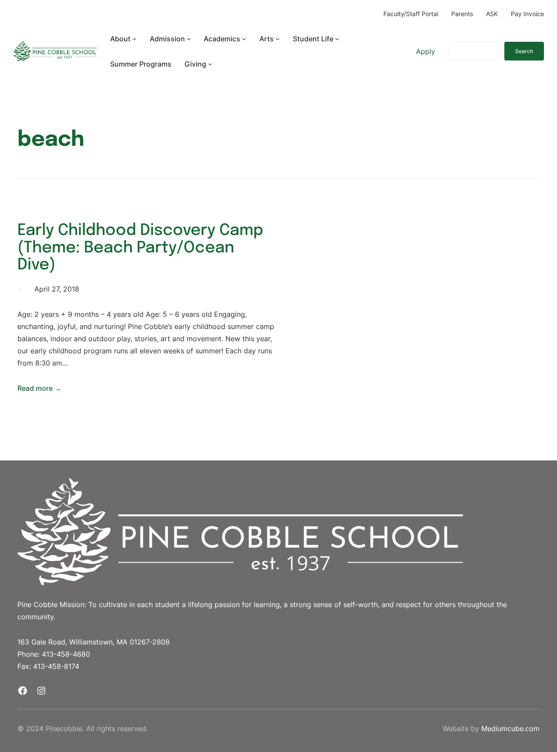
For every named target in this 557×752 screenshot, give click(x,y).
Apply (425, 51)
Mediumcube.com (510, 728)
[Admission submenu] (189, 39)
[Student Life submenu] (337, 39)
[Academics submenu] (244, 39)
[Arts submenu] (277, 39)
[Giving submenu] (210, 64)
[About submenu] (134, 39)
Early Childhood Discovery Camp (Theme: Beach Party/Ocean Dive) (140, 248)
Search (524, 51)
